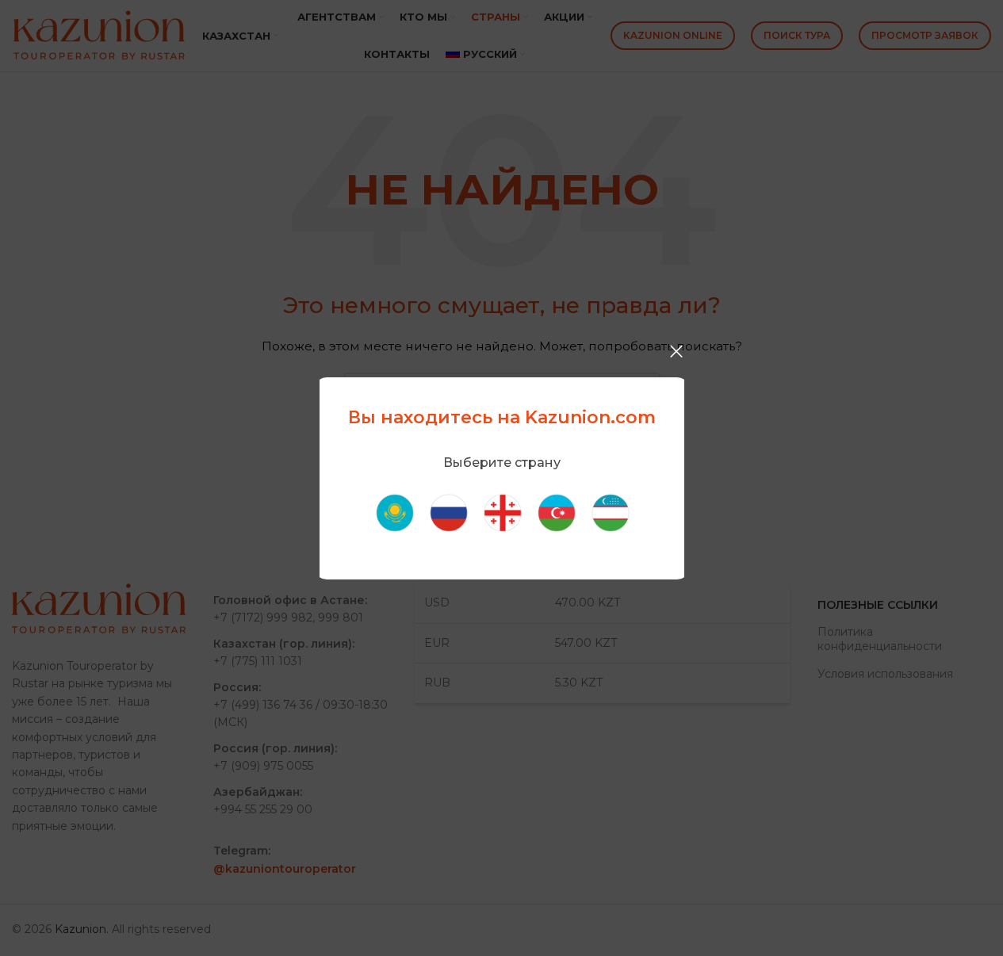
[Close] (676, 351)
